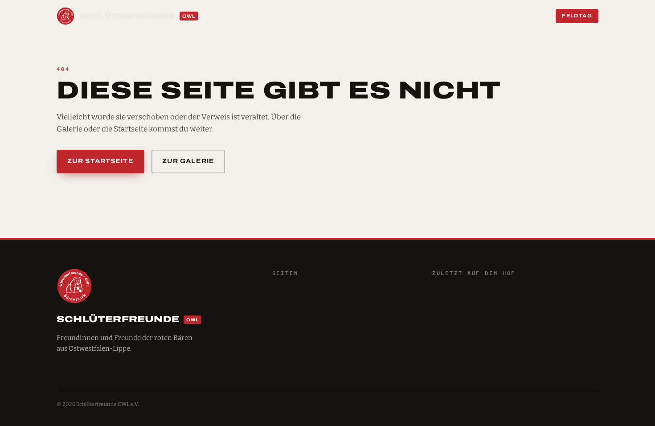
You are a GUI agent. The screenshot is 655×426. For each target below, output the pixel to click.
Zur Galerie (188, 161)
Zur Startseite (100, 161)
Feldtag (577, 15)
